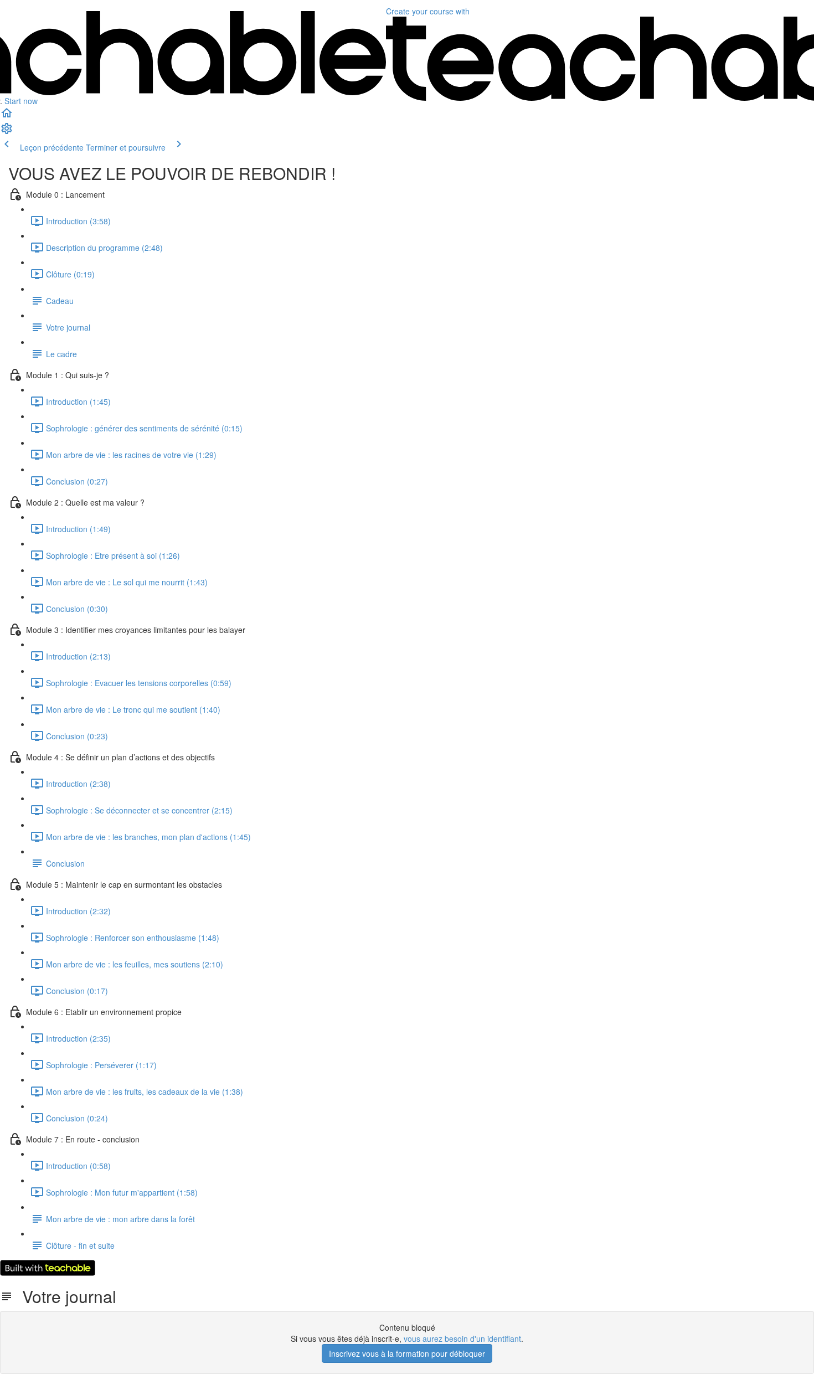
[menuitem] (6, 131)
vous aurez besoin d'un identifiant (462, 1338)
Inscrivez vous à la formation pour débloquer (407, 1353)
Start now (21, 100)
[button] (6, 116)
